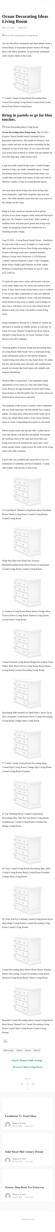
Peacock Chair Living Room (27, 1067)
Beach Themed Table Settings (27, 1060)
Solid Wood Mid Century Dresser (24, 1151)
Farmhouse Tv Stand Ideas (20, 1116)
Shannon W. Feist (19, 1123)
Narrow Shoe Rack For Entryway (24, 1187)
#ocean (28, 1050)
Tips (5, 1041)
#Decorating (8, 1050)
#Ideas (19, 1050)
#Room (37, 1050)
